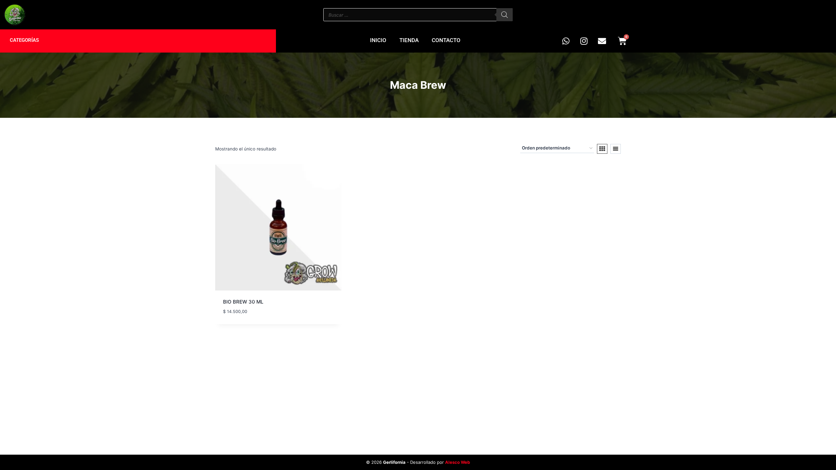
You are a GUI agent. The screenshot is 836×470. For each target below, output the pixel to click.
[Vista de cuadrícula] (602, 149)
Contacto (446, 40)
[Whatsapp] (566, 41)
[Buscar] (504, 14)
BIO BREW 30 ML (243, 302)
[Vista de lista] (615, 149)
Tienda (409, 40)
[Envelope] (602, 41)
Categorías (24, 40)
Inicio (378, 40)
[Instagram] (584, 41)
